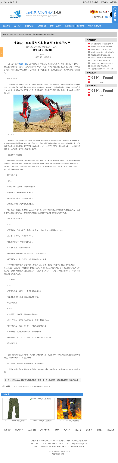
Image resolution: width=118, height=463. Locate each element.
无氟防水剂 (42, 26)
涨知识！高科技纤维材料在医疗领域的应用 (40, 34)
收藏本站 (113, 2)
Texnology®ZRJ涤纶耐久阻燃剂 (69, 421)
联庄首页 (6, 26)
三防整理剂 (19, 430)
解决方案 (81, 26)
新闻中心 (16, 34)
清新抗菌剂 (69, 26)
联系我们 (104, 2)
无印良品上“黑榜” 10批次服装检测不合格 (26, 380)
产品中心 (67, 430)
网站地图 (86, 2)
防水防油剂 (29, 26)
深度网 (74, 441)
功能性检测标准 (94, 26)
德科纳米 (17, 26)
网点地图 (95, 2)
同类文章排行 (92, 40)
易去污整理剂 (55, 26)
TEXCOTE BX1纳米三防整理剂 (42, 421)
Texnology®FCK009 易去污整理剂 (15, 421)
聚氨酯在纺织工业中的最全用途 (100, 55)
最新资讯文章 (92, 73)
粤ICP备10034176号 (58, 454)
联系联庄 (111, 430)
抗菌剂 (56, 430)
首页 (10, 34)
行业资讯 (23, 34)
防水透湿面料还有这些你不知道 (100, 60)
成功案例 (89, 430)
